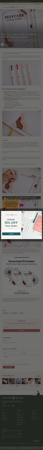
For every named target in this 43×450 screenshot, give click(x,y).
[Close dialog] (41, 212)
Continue (11, 233)
